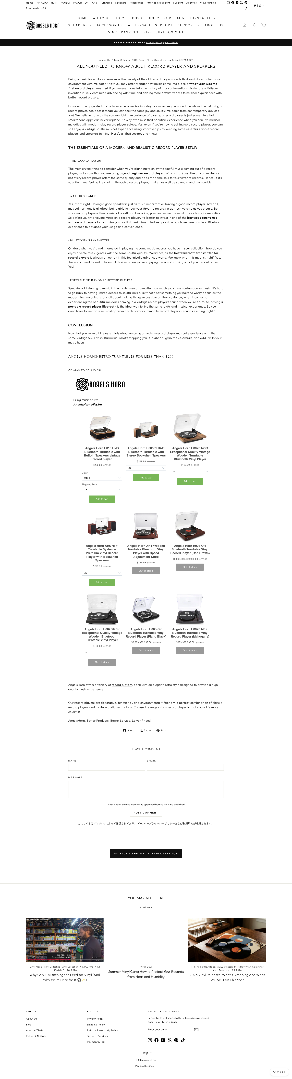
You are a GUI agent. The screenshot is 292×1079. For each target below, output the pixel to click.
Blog (28, 1024)
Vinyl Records (220, 970)
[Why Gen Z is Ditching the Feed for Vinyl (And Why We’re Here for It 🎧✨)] (65, 940)
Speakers (120, 2)
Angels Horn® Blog (109, 60)
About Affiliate (34, 1030)
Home (29, 2)
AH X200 (42, 2)
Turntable (106, 2)
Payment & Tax (96, 1041)
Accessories (136, 2)
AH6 (94, 2)
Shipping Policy (96, 1024)
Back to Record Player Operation (148, 853)
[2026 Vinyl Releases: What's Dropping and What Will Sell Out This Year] (227, 940)
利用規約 (188, 823)
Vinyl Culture (86, 966)
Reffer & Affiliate (36, 1036)
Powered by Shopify (145, 1065)
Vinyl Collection (70, 966)
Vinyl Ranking (208, 2)
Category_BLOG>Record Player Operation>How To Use (149, 60)
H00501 (65, 2)
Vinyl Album (36, 966)
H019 (54, 2)
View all (146, 907)
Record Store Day (235, 966)
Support (178, 2)
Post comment (146, 812)
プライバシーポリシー (162, 823)
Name (72, 760)
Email (151, 760)
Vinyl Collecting (52, 966)
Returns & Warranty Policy (102, 1030)
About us (191, 2)
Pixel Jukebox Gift (36, 8)
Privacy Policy (95, 1018)
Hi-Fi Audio (197, 966)
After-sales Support (158, 2)
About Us (31, 1018)
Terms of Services (97, 1036)
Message (75, 777)
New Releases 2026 (214, 966)
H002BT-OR (80, 2)
